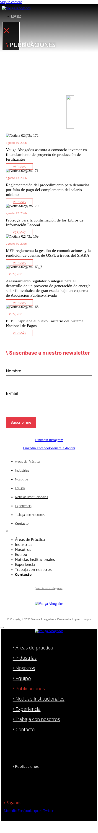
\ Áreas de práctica (33, 647)
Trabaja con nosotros (30, 514)
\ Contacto (24, 729)
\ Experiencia (27, 709)
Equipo (20, 488)
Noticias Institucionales (31, 497)
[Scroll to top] (2, 627)
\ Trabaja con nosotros (36, 719)
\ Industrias (25, 658)
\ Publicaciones (29, 688)
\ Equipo (22, 678)
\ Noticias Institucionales (38, 699)
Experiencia (23, 506)
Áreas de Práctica (27, 461)
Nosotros (21, 479)
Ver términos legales (49, 588)
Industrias (22, 470)
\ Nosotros (24, 668)
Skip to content (11, 2)
